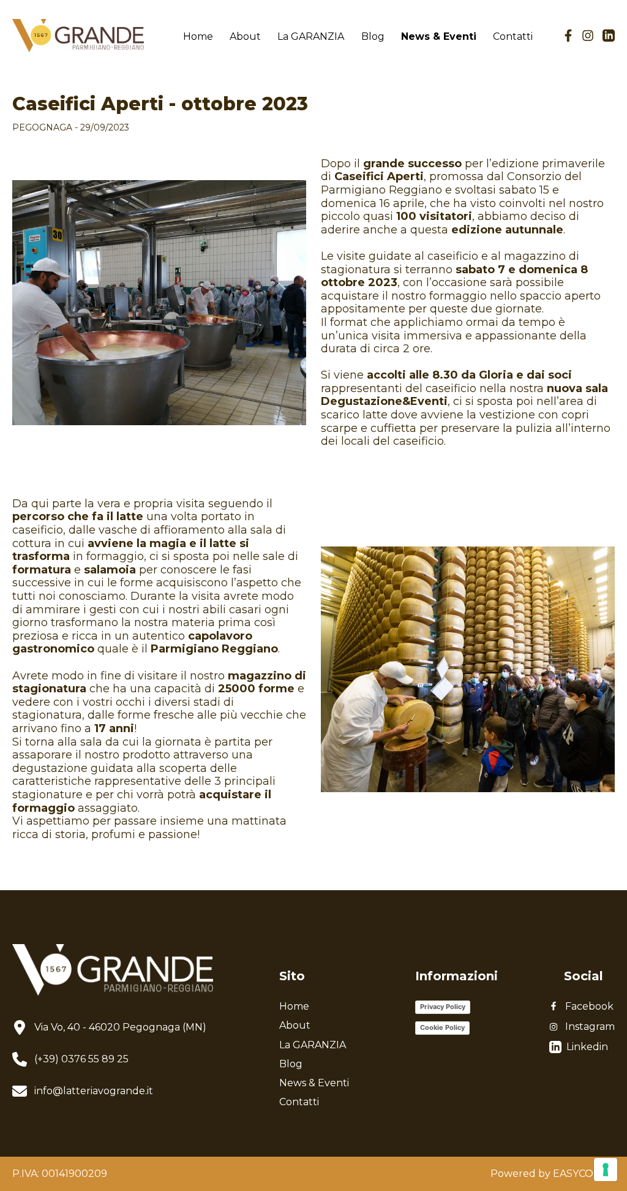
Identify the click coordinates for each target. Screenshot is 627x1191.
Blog (373, 36)
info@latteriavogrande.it (93, 1091)
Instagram (590, 1026)
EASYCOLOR (584, 1173)
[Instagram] (588, 35)
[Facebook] (568, 35)
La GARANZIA (310, 36)
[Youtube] (609, 35)
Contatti (513, 36)
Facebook (589, 1006)
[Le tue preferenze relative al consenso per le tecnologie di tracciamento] (605, 1169)
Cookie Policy (442, 1027)
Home (198, 36)
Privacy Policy (442, 1006)
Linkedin (584, 1047)
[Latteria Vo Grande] (78, 36)
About (245, 36)
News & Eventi (438, 36)
